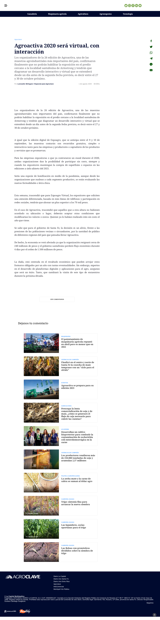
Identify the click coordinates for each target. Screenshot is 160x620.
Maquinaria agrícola (57, 14)
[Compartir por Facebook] (151, 41)
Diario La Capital (60, 576)
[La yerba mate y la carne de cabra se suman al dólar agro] (60, 482)
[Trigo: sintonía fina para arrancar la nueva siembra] (60, 505)
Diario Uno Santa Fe (61, 579)
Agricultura (83, 14)
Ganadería (32, 14)
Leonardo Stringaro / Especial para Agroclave (35, 84)
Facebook (133, 5)
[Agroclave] (80, 5)
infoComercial (59, 586)
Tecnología (128, 14)
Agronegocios (105, 14)
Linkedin (136, 5)
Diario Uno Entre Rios (62, 581)
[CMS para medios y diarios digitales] (10, 611)
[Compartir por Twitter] (151, 46)
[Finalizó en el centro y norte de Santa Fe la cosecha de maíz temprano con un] (60, 366)
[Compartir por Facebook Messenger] (151, 64)
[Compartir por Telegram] (151, 58)
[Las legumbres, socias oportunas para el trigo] (60, 529)
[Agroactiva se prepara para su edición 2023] (60, 389)
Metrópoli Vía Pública (61, 589)
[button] (5, 5)
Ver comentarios (57, 299)
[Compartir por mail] (151, 70)
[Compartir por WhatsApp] (151, 52)
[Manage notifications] (154, 615)
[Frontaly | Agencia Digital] (23, 611)
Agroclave (18, 39)
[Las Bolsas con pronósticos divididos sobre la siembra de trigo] (60, 552)
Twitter (126, 5)
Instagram (129, 5)
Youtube (140, 5)
